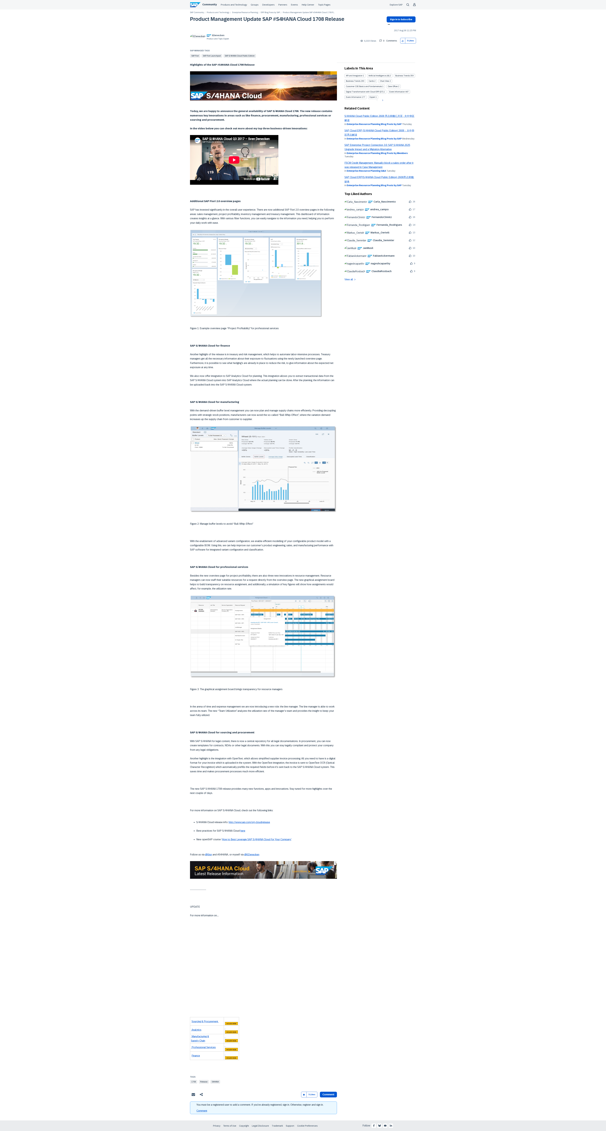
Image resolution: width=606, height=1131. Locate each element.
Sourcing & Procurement (205, 1021)
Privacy (216, 1126)
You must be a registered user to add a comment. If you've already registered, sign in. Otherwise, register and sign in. (259, 1104)
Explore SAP (396, 4)
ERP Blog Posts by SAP (270, 13)
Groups (254, 4)
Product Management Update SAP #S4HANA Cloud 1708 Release (267, 19)
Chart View (384, 81)
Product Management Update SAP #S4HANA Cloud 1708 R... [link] (308, 13)
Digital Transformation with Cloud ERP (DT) (364, 92)
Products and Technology (234, 4)
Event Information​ (353, 97)
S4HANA (215, 1082)
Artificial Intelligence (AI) (378, 76)
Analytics (196, 1029)
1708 (193, 1082)
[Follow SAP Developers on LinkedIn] (391, 1125)
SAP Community (197, 13)
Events (294, 4)
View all (349, 279)
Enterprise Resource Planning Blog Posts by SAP (374, 124)
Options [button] (388, 24)
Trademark (277, 1126)
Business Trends (402, 76)
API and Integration (354, 76)
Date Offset (393, 86)
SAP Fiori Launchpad (212, 56)
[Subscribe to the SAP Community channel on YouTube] (385, 1125)
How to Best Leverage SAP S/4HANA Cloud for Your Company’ (256, 839)
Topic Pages (324, 4)
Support (290, 1126)
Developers (268, 4)
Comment (201, 1110)
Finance (196, 1055)
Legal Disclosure (260, 1126)
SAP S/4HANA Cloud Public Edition (240, 56)
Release (203, 1082)
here (242, 830)
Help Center (308, 4)
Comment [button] (328, 1094)
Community (209, 4)
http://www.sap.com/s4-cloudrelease (249, 822)
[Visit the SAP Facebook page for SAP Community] (374, 1125)
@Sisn (208, 854)
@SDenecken (251, 854)
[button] (402, 41)
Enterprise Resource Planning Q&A (366, 171)
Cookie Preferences (307, 1126)
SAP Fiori (195, 56)
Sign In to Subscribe (401, 19)
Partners (282, 4)
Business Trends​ (353, 81)
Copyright (244, 1126)
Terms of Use (229, 1126)
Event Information (397, 92)
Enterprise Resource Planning (245, 13)
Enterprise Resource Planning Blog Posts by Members (377, 153)
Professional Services (203, 1047)
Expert (372, 97)
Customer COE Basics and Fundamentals (364, 86)
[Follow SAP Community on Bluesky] (379, 1125)
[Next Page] (382, 100)
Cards (371, 81)
